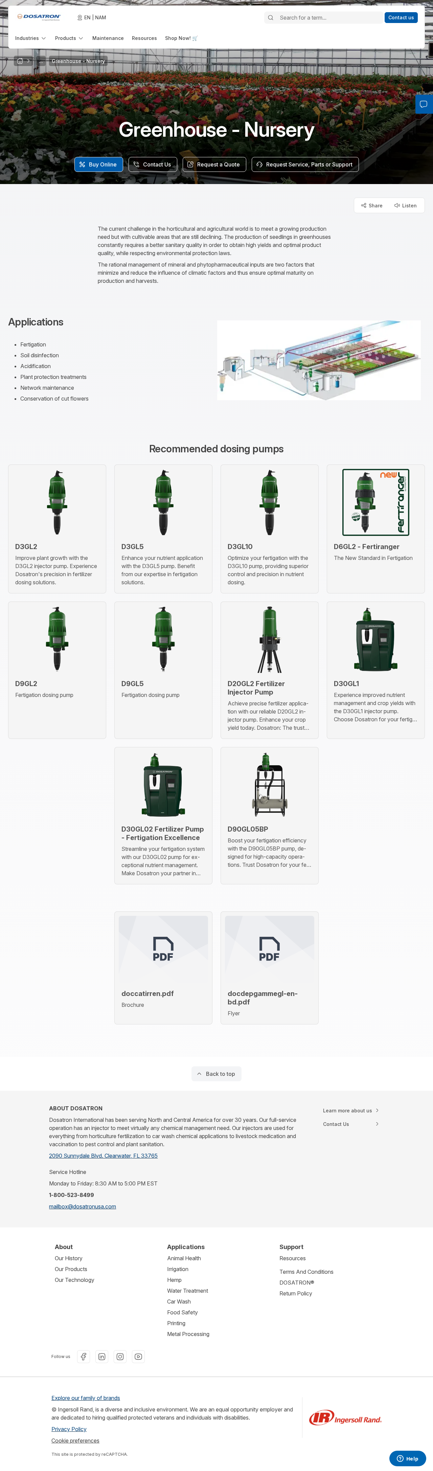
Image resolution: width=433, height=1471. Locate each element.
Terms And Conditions (306, 1271)
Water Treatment (187, 1290)
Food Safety (182, 1312)
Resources (292, 1258)
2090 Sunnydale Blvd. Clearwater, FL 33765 (103, 1155)
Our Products (71, 1269)
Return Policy (295, 1293)
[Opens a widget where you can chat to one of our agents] (407, 1459)
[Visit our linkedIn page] (101, 1356)
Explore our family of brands (85, 1398)
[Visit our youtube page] (138, 1356)
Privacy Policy (69, 1429)
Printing (176, 1323)
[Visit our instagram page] (120, 1356)
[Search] (271, 18)
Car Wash (179, 1301)
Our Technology (74, 1279)
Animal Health (184, 1258)
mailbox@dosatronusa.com (82, 1206)
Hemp (174, 1279)
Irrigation (177, 1269)
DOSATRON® (296, 1282)
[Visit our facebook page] (83, 1356)
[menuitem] (31, 38)
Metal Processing (188, 1334)
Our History (69, 1258)
